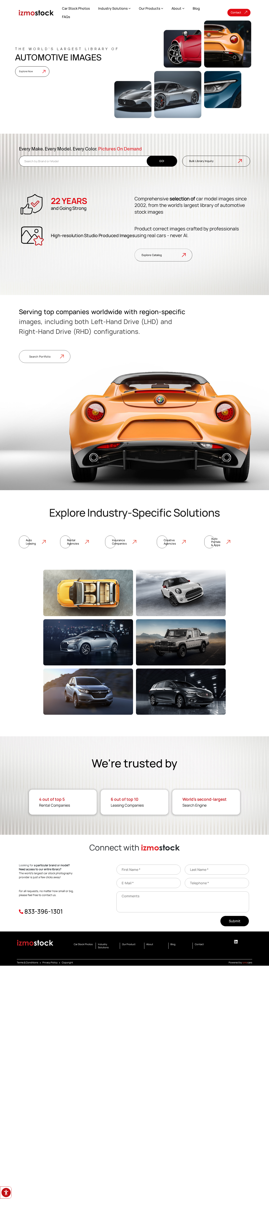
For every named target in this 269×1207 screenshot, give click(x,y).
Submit (234, 921)
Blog (196, 8)
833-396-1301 (43, 911)
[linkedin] (236, 942)
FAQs (66, 16)
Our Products (149, 8)
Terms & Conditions (27, 962)
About (176, 8)
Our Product (128, 944)
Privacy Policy (50, 962)
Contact (236, 12)
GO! (161, 161)
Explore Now (26, 71)
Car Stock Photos (76, 8)
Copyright (67, 962)
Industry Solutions (113, 8)
